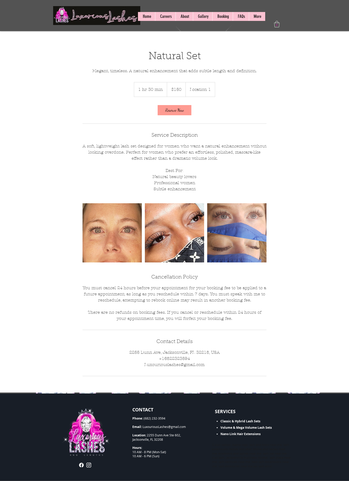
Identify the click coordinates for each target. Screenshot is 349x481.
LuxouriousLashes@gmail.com (164, 427)
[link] (174, 110)
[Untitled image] (112, 232)
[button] (277, 24)
